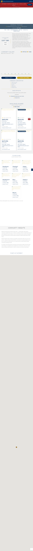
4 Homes (5, 42)
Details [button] (29, 4)
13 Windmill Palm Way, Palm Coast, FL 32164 (17, 96)
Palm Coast (20, 29)
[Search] (32, 1)
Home (5, 29)
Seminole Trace (25, 29)
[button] (30, 63)
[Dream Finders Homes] (7, 1)
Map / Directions (24, 26)
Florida (8, 29)
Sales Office (16, 90)
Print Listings (17, 106)
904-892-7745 (17, 97)
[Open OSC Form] (32, 170)
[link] (16, 63)
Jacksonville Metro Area (14, 29)
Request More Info (23, 77)
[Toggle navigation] (30, 1)
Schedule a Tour (8, 77)
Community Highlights (16, 80)
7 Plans (5, 44)
